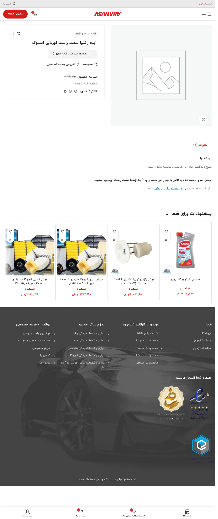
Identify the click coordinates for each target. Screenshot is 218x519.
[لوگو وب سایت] (107, 14)
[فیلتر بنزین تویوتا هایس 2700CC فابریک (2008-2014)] (81, 249)
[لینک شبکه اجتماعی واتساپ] (70, 91)
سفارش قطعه (15, 14)
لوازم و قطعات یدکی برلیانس (86, 347)
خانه (94, 34)
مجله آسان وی (202, 347)
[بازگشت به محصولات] (18, 33)
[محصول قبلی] (23, 33)
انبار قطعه (80, 34)
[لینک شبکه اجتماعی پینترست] (76, 91)
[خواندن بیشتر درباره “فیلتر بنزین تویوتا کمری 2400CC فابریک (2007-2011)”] (114, 237)
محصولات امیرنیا (147, 339)
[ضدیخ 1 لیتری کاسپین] (185, 249)
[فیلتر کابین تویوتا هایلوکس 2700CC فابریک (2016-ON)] (29, 249)
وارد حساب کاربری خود (168, 187)
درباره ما (45, 361)
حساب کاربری (203, 339)
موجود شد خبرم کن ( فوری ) (69, 54)
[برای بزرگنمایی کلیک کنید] (203, 118)
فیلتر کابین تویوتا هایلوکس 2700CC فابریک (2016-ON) (29, 280)
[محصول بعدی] (13, 33)
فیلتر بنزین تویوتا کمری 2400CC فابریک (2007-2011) (134, 280)
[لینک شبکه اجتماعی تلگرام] (65, 91)
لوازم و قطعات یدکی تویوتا (87, 354)
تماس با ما (43, 354)
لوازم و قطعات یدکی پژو (89, 339)
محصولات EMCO (147, 354)
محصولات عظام (148, 347)
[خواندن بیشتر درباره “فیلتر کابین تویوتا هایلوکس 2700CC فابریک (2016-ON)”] (10, 237)
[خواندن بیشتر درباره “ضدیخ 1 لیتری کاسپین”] (166, 237)
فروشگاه (206, 332)
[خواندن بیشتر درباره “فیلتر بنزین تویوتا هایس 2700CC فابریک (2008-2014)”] (62, 237)
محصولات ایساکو (147, 361)
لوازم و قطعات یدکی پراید (88, 332)
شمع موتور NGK (147, 332)
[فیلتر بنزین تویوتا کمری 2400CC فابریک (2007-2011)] (133, 249)
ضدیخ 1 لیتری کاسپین (185, 278)
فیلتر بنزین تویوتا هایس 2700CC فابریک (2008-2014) (81, 280)
